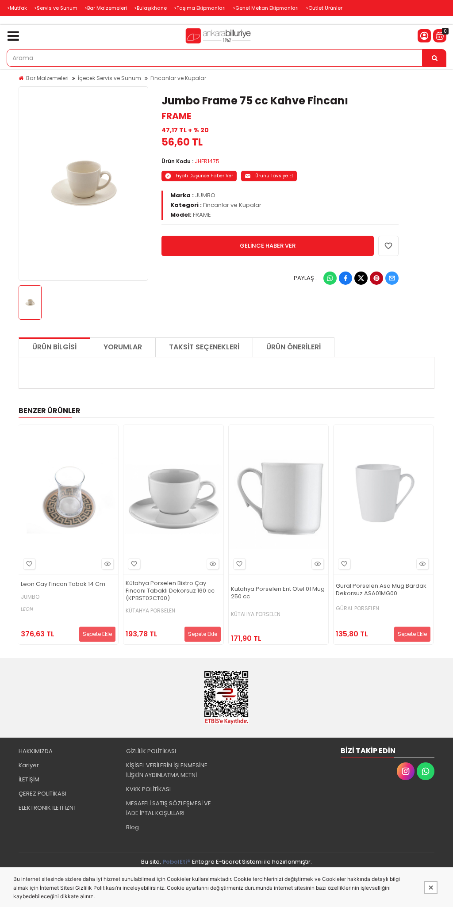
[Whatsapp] (330, 278)
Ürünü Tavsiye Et (274, 175)
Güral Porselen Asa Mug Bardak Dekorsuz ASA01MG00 (381, 589)
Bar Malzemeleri (47, 78)
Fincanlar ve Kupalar (178, 78)
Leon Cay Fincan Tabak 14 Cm (63, 584)
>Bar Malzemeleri (105, 7)
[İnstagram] (406, 771)
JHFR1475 (207, 161)
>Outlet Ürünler (324, 7)
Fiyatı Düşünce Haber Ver (204, 175)
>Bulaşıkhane (150, 7)
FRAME (176, 116)
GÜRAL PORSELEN (357, 608)
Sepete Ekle (97, 634)
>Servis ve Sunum (55, 7)
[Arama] (434, 58)
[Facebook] (345, 278)
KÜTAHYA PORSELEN (150, 611)
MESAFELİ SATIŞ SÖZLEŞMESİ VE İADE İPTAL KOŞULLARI (168, 808)
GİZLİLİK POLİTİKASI (151, 751)
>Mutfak (17, 7)
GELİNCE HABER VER (268, 245)
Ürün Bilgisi (54, 347)
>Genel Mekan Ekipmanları (266, 7)
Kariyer (29, 765)
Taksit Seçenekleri (204, 347)
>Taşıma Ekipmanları (200, 7)
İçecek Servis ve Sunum (109, 78)
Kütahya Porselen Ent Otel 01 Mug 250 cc (278, 593)
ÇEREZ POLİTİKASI (42, 793)
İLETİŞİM (29, 779)
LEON (27, 609)
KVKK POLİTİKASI (148, 789)
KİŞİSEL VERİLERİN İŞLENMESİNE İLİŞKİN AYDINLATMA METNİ (166, 770)
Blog (132, 827)
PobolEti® (176, 861)
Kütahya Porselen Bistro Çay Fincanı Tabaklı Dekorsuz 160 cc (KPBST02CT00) (170, 591)
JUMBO (205, 195)
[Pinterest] (376, 278)
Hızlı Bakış (107, 564)
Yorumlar (123, 347)
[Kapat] (431, 887)
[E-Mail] (392, 278)
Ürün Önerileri (293, 347)
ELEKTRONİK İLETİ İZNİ (47, 808)
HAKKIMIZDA (36, 751)
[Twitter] (361, 278)
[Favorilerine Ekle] (29, 564)
